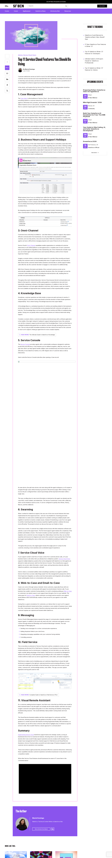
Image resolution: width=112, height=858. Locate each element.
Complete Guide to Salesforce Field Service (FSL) (39, 695)
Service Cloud (28, 55)
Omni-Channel (31, 245)
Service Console (25, 344)
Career (16, 11)
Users (34, 55)
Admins (20, 55)
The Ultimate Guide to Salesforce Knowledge (38, 334)
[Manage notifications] (3, 854)
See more (94, 152)
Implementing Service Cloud (26, 734)
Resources (68, 11)
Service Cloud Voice (64, 559)
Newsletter (102, 6)
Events (7, 11)
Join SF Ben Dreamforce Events (56, 1)
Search (66, 6)
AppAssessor (27, 11)
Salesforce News (40, 11)
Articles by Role (55, 11)
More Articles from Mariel (41, 829)
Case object (24, 98)
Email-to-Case (31, 595)
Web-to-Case (68, 591)
